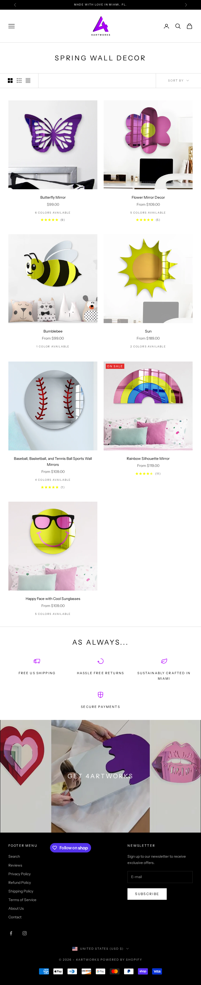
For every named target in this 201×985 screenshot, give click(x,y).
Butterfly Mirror (53, 197)
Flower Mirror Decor (148, 197)
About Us (16, 908)
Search (14, 856)
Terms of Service (22, 899)
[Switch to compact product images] (28, 80)
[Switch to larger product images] (10, 80)
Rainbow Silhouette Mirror (148, 458)
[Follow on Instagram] (24, 933)
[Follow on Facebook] (11, 933)
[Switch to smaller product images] (19, 80)
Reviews (15, 865)
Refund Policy (19, 882)
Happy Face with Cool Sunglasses (53, 598)
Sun (148, 331)
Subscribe (147, 894)
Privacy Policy (19, 874)
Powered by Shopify (121, 959)
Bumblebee (53, 331)
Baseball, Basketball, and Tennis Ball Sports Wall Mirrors (53, 461)
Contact (14, 917)
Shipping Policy (20, 891)
